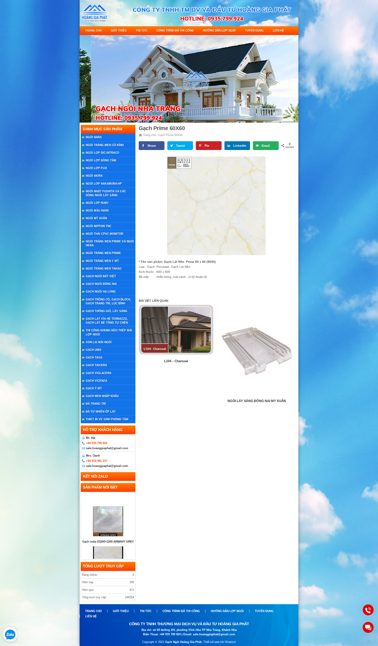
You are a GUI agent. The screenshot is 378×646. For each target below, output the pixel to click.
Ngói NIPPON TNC (98, 226)
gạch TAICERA (96, 365)
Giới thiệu (119, 30)
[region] (189, 79)
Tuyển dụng (254, 30)
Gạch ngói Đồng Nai (101, 284)
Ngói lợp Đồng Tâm (101, 160)
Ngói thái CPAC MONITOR (104, 233)
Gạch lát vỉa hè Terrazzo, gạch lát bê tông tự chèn (107, 320)
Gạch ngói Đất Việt (101, 276)
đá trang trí (96, 403)
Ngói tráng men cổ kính (105, 145)
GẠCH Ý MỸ (94, 388)
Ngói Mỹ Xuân (96, 218)
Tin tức (141, 30)
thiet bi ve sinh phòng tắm (107, 419)
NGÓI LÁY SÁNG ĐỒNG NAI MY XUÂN (257, 401)
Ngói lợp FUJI (96, 168)
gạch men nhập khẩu (102, 396)
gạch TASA (94, 357)
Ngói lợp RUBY (97, 203)
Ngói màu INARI (97, 210)
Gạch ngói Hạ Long (101, 291)
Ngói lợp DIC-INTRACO (102, 152)
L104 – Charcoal (176, 361)
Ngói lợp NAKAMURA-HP (104, 183)
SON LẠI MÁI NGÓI (99, 342)
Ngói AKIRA (94, 175)
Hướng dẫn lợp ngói (219, 30)
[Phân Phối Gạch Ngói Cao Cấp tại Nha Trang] (189, 25)
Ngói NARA (94, 137)
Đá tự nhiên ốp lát (101, 411)
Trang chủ (93, 30)
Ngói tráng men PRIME (103, 253)
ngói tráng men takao (103, 268)
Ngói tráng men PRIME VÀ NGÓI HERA (110, 243)
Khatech (230, 642)
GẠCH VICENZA (96, 380)
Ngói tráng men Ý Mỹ (102, 261)
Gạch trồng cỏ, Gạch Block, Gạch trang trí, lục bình (108, 301)
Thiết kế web (211, 642)
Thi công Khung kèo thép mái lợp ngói (109, 332)
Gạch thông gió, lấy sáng (106, 311)
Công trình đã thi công (175, 30)
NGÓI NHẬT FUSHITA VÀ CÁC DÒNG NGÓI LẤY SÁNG (106, 193)
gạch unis (94, 349)
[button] (86, 78)
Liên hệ (278, 30)
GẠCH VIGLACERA (98, 373)
